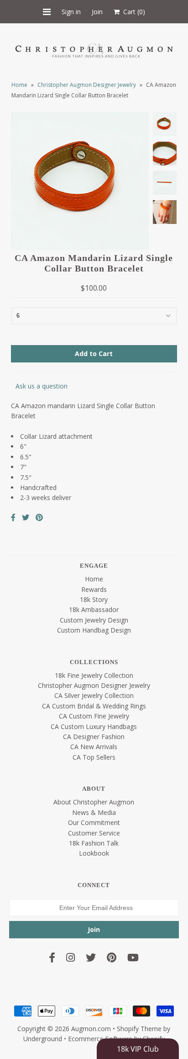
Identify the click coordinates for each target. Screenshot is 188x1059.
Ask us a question (42, 386)
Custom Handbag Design (94, 630)
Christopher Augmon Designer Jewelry (86, 85)
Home (19, 85)
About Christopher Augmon (93, 802)
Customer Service (94, 833)
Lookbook (94, 853)
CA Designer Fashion (94, 736)
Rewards (94, 589)
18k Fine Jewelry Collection (94, 675)
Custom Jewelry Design (94, 620)
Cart (132, 11)
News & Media (94, 812)
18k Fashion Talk (94, 843)
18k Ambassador (94, 609)
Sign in (71, 11)
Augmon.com (91, 1028)
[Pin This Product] (39, 517)
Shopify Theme (139, 1028)
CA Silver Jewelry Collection (94, 695)
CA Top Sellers (94, 757)
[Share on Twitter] (25, 517)
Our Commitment (94, 822)
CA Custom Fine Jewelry (94, 716)
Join (97, 11)
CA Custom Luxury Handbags (94, 726)
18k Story (94, 599)
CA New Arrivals (93, 746)
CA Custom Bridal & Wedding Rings (94, 706)
